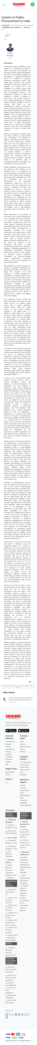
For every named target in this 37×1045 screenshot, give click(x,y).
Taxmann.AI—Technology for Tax (11, 892)
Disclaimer (23, 775)
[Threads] (28, 1014)
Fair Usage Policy (25, 762)
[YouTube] (19, 1014)
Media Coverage (25, 746)
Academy (8, 754)
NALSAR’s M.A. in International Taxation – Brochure (24, 905)
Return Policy (24, 767)
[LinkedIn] (7, 1014)
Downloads (23, 803)
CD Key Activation (25, 805)
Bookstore (9, 759)
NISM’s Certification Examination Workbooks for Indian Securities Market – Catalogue (25, 865)
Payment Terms (25, 770)
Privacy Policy (24, 765)
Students (8, 762)
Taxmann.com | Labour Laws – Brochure (11, 915)
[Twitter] (10, 1014)
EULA (21, 772)
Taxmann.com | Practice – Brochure (11, 930)
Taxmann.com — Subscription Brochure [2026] (11, 937)
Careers (22, 749)
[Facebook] (7, 1017)
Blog (7, 764)
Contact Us (23, 800)
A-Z (7, 782)
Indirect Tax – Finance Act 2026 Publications (11, 977)
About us (23, 744)
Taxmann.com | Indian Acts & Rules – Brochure (11, 922)
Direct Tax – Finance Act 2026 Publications (11, 969)
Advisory (8, 752)
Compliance (9, 757)
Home (22, 741)
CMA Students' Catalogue (9, 853)
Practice (8, 747)
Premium (8, 741)
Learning (8, 749)
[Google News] (22, 1014)
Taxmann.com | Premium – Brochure (11, 900)
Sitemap (22, 751)
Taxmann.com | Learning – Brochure (11, 907)
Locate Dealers (25, 790)
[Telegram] (16, 1014)
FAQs (21, 798)
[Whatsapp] (13, 1014)
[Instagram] (25, 1014)
